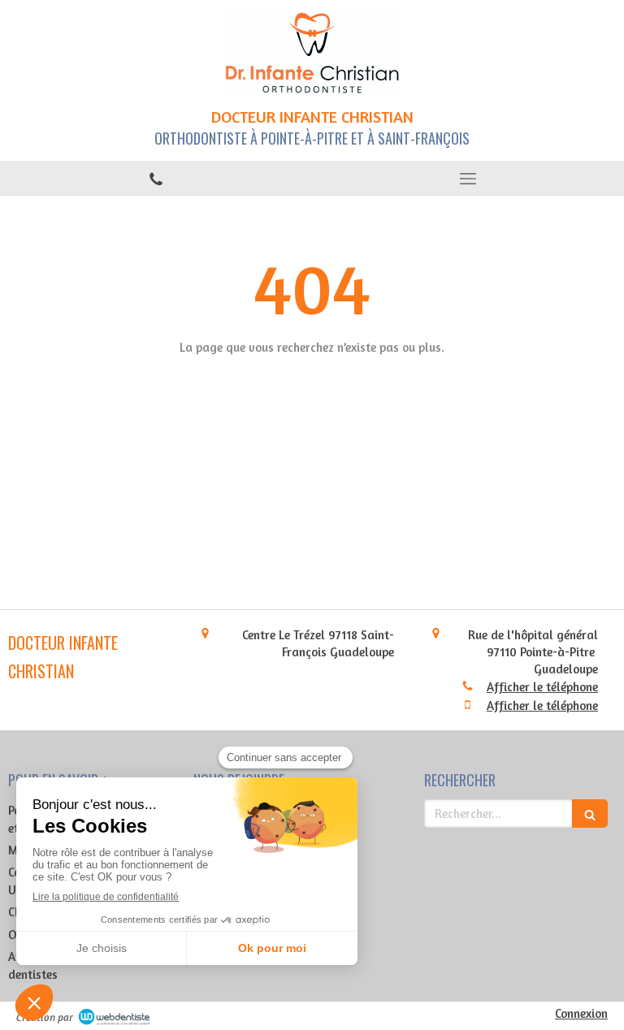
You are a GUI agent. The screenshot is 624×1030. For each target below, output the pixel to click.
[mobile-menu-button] (468, 178)
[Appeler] (156, 178)
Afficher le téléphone (542, 687)
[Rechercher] (590, 813)
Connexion (581, 1013)
